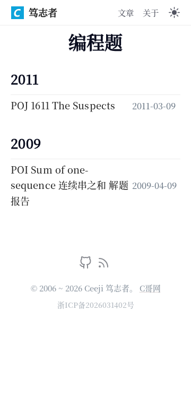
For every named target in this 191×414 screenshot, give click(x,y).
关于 (151, 12)
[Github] (86, 265)
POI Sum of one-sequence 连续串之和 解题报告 (69, 185)
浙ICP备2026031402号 (95, 304)
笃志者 (43, 12)
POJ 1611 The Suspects (63, 105)
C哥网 (150, 288)
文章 (126, 12)
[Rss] (103, 265)
